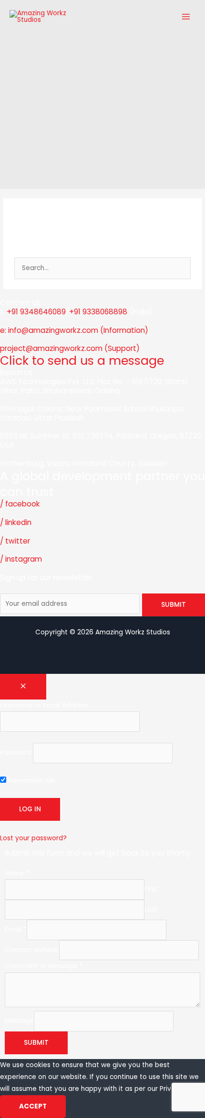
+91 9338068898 (98, 312)
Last (151, 909)
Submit (36, 1042)
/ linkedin (15, 522)
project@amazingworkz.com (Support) (70, 348)
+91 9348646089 (36, 312)
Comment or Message (43, 966)
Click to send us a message (82, 360)
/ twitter (15, 541)
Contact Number (32, 949)
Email (16, 929)
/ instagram (21, 559)
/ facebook (20, 504)
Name (17, 873)
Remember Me (30, 780)
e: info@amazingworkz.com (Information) (74, 330)
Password (15, 753)
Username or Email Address (44, 705)
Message (19, 1021)
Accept (33, 1106)
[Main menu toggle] (186, 16)
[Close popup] (23, 687)
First (151, 889)
